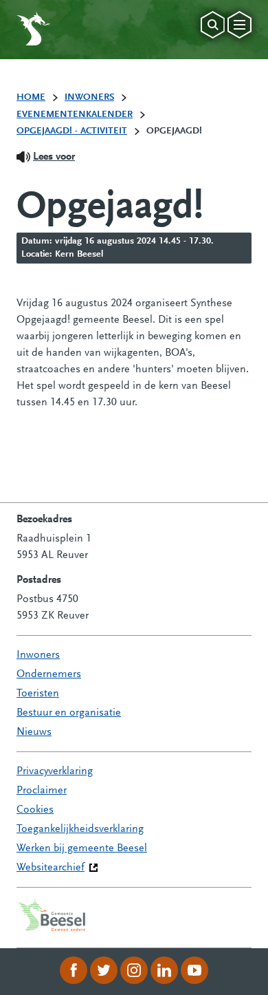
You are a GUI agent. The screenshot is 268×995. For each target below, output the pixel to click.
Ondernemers (48, 674)
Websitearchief (50, 867)
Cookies (35, 809)
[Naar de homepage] (33, 28)
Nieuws (34, 732)
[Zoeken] (213, 24)
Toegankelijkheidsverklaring (80, 829)
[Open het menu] (239, 24)
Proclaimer (41, 790)
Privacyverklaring (54, 771)
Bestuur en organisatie (68, 712)
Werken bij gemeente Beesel (81, 848)
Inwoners (38, 655)
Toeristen (37, 693)
